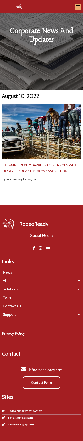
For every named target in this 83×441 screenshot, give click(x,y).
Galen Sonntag (14, 179)
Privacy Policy (13, 333)
